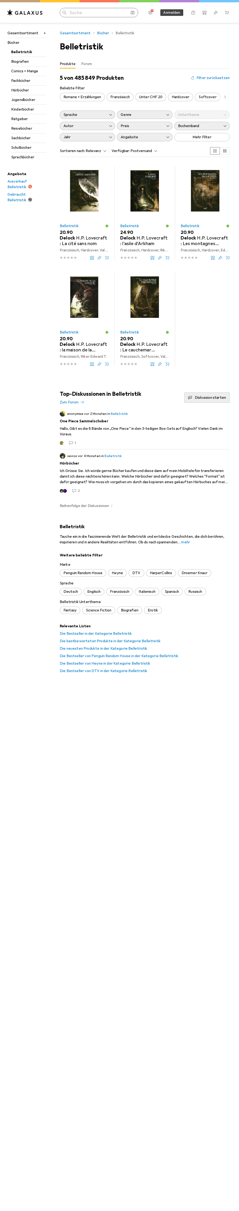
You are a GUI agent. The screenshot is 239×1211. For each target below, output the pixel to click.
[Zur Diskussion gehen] (144, 428)
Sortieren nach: (72, 151)
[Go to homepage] (24, 12)
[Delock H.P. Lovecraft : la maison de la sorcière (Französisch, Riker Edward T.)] (84, 319)
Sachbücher (21, 138)
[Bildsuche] (132, 12)
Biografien (20, 61)
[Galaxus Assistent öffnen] (193, 12)
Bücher (13, 42)
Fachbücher (21, 80)
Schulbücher (21, 147)
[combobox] (94, 151)
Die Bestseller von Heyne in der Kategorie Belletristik (105, 663)
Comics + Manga (24, 71)
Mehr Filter (202, 137)
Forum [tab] (86, 64)
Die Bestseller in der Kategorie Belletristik (96, 633)
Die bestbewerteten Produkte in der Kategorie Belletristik (110, 641)
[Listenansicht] (225, 151)
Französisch (120, 97)
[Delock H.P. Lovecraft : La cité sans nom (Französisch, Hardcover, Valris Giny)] (84, 213)
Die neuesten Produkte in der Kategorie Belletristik (103, 648)
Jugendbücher (23, 99)
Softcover (207, 97)
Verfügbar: (121, 151)
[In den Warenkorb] (107, 257)
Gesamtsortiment (22, 33)
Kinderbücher (22, 109)
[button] (107, 226)
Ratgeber (19, 119)
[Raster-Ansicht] (215, 151)
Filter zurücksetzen (213, 78)
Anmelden (171, 12)
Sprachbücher (22, 157)
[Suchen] (64, 12)
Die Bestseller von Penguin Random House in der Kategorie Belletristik (119, 656)
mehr (185, 542)
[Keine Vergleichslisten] (204, 12)
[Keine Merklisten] (215, 12)
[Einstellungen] (150, 12)
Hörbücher (20, 90)
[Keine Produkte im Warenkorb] (227, 12)
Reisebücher (21, 128)
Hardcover (180, 97)
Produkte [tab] (68, 64)
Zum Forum (69, 402)
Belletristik (21, 52)
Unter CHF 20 (150, 97)
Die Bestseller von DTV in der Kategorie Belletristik (103, 671)
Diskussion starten (210, 397)
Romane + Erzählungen (82, 97)
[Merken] (99, 257)
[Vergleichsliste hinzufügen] (92, 257)
